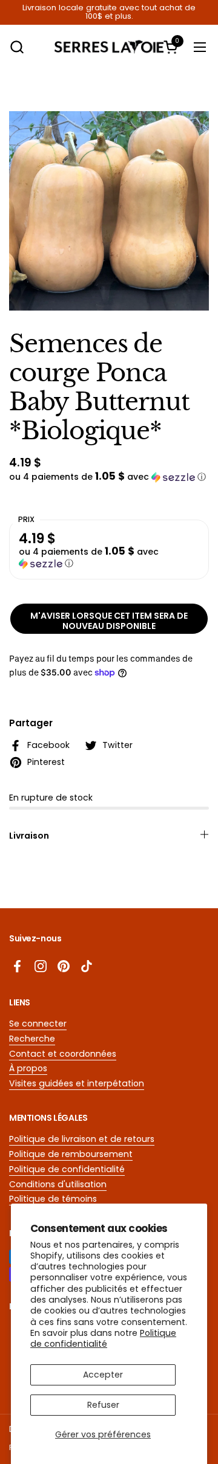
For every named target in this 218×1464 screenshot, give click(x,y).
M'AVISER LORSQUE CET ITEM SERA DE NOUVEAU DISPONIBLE (109, 621)
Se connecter (38, 1023)
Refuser (103, 1405)
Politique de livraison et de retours (81, 1139)
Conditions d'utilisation (58, 1184)
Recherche (32, 1039)
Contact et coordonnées (62, 1054)
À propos (28, 1068)
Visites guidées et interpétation (76, 1083)
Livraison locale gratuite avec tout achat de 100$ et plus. (109, 12)
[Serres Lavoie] (109, 47)
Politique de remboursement (71, 1154)
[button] (16, 46)
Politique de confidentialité (103, 1338)
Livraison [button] (29, 836)
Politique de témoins (53, 1199)
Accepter (103, 1375)
